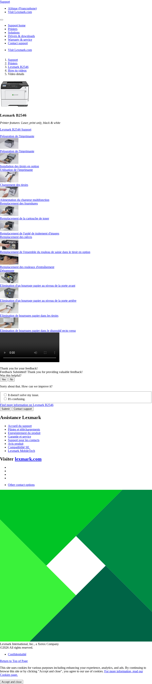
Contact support (23, 408)
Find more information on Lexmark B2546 (26, 405)
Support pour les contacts (23, 440)
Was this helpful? (10, 375)
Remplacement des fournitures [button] (19, 203)
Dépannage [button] (7, 270)
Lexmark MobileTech (21, 450)
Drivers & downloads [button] (21, 36)
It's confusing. (16, 399)
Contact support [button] (18, 43)
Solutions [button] (14, 32)
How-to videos (17, 70)
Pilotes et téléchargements (24, 429)
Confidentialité (17, 654)
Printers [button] (12, 29)
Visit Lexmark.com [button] (20, 12)
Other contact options (21, 484)
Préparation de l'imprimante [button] (17, 136)
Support (13, 59)
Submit (6, 408)
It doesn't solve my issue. (23, 395)
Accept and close (12, 681)
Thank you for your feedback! (19, 368)
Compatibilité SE (19, 447)
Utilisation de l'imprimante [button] (16, 169)
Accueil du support (20, 426)
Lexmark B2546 (18, 67)
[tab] (76, 136)
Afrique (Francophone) (22, 8)
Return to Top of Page (14, 661)
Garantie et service (19, 436)
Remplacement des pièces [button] (16, 237)
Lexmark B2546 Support (15, 129)
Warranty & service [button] (20, 39)
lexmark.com (28, 459)
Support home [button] (17, 25)
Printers (12, 63)
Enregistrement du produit (24, 433)
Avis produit (15, 443)
